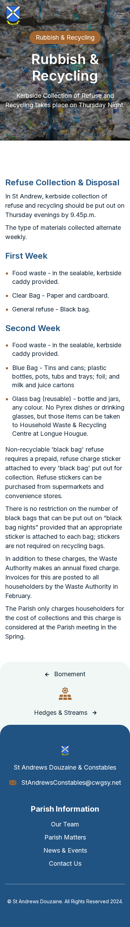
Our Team (65, 824)
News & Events (65, 850)
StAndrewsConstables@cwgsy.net (71, 782)
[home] (13, 15)
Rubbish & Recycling (65, 37)
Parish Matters (65, 837)
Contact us (65, 863)
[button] (120, 15)
